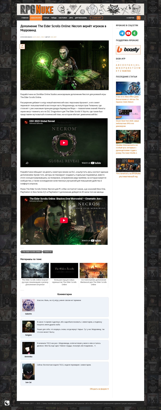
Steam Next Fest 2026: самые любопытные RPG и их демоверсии (127, 123)
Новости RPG (36, 18)
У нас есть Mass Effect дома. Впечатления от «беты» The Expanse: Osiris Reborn (127, 99)
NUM (124, 71)
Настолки (63, 18)
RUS (129, 71)
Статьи (46, 18)
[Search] (138, 18)
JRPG (71, 18)
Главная (24, 18)
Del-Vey (53, 37)
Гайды (53, 18)
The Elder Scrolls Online (32, 252)
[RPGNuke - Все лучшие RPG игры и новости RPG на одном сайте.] (36, 9)
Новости (47, 252)
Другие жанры (81, 18)
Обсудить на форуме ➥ (99, 389)
